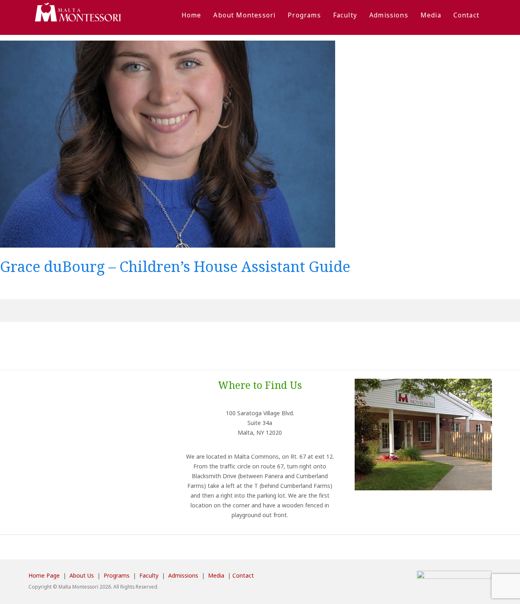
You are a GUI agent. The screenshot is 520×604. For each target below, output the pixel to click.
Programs (304, 15)
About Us (81, 575)
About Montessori (244, 15)
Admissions (388, 15)
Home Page (44, 575)
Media (430, 15)
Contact (466, 15)
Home (192, 15)
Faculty (345, 15)
